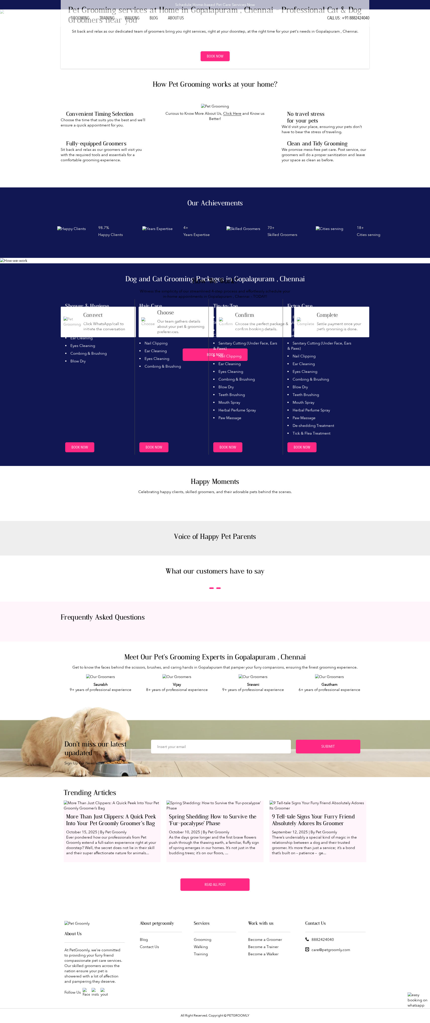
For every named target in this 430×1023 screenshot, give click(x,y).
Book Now (215, 56)
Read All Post (215, 884)
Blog (154, 18)
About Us (176, 18)
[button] (211, 588)
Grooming (80, 18)
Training (107, 18)
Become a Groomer (265, 939)
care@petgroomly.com (331, 949)
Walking (132, 18)
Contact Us (149, 946)
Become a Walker (263, 954)
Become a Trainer (263, 946)
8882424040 (323, 939)
